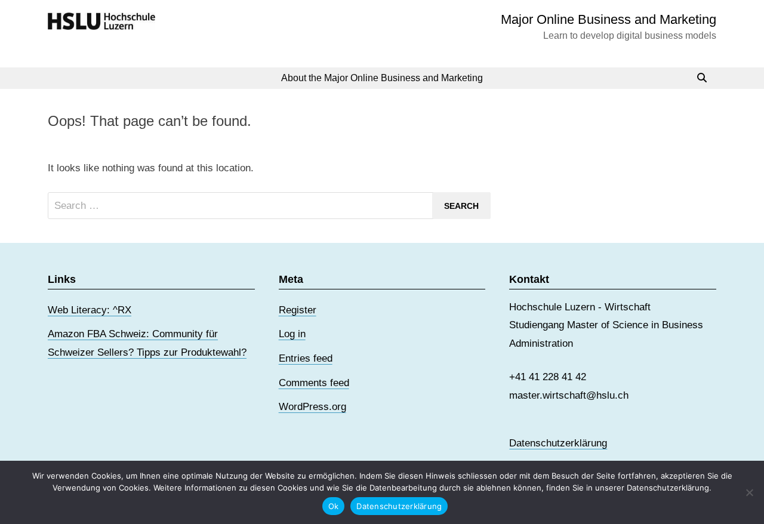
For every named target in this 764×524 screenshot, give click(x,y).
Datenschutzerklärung (558, 443)
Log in (292, 334)
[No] (749, 492)
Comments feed (314, 383)
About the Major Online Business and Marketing (382, 78)
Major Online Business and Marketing (608, 19)
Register (297, 310)
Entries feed (305, 358)
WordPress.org (312, 406)
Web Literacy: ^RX (89, 310)
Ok (333, 506)
